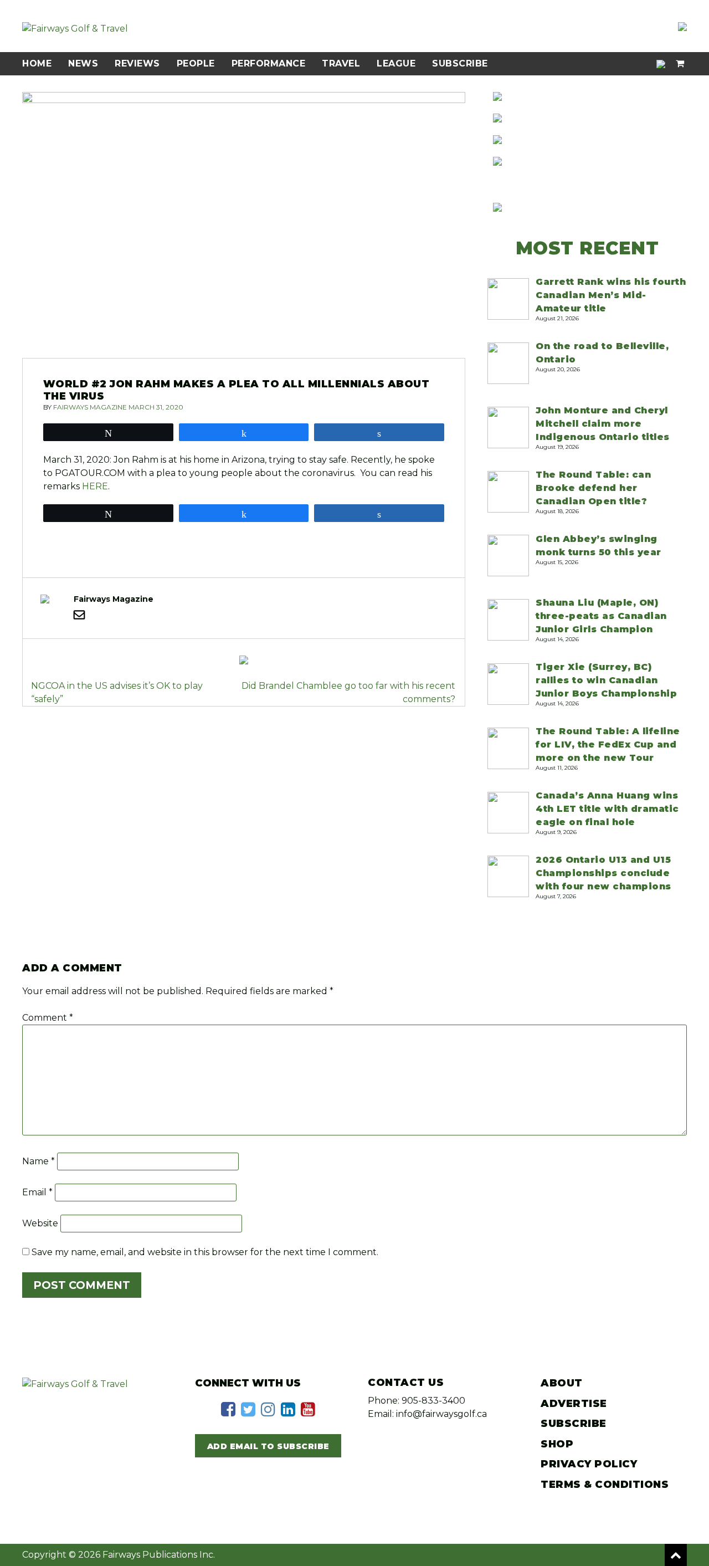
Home (37, 63)
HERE (95, 486)
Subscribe (460, 63)
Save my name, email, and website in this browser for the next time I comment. (205, 1252)
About (562, 1383)
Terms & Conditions (605, 1484)
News (83, 63)
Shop (557, 1444)
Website (40, 1223)
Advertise (574, 1404)
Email (37, 1192)
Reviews (137, 63)
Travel (341, 63)
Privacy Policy (589, 1464)
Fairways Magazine (90, 407)
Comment (47, 1017)
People (196, 63)
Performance (269, 63)
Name (38, 1161)
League (396, 63)
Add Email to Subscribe (268, 1446)
